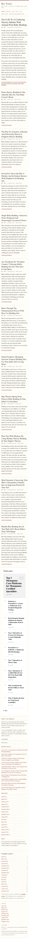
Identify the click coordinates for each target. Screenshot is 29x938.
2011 (20, 11)
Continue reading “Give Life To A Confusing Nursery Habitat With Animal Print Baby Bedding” (13, 83)
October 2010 (4, 812)
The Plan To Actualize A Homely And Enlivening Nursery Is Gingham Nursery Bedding (14, 134)
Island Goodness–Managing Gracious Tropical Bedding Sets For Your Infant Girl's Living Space (13, 360)
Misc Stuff (4, 14)
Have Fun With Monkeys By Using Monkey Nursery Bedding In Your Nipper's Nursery (14, 438)
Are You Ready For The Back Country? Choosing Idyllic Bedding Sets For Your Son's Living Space (12, 265)
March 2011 (4, 799)
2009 (13, 11)
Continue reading (6, 125)
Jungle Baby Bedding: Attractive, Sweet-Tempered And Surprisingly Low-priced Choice (14, 218)
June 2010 (3, 819)
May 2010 (3, 822)
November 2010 (5, 809)
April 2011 (3, 796)
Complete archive (5, 921)
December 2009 (5, 834)
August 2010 (4, 817)
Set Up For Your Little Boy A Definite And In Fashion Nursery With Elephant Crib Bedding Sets (14, 177)
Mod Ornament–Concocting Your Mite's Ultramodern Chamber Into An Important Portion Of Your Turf (14, 484)
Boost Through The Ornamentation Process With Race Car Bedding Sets (12, 310)
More (6, 710)
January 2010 (4, 832)
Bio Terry (6, 3)
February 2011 (4, 801)
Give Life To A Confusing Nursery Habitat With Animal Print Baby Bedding (14, 22)
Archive (8, 11)
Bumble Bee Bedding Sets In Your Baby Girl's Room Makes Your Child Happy (13, 529)
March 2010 (4, 827)
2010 (17, 11)
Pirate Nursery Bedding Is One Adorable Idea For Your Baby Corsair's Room (13, 94)
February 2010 (4, 829)
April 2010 (3, 824)
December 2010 (5, 806)
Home (3, 11)
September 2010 (5, 814)
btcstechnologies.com (16, 14)
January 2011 (4, 804)
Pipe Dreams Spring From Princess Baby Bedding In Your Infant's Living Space (13, 399)
